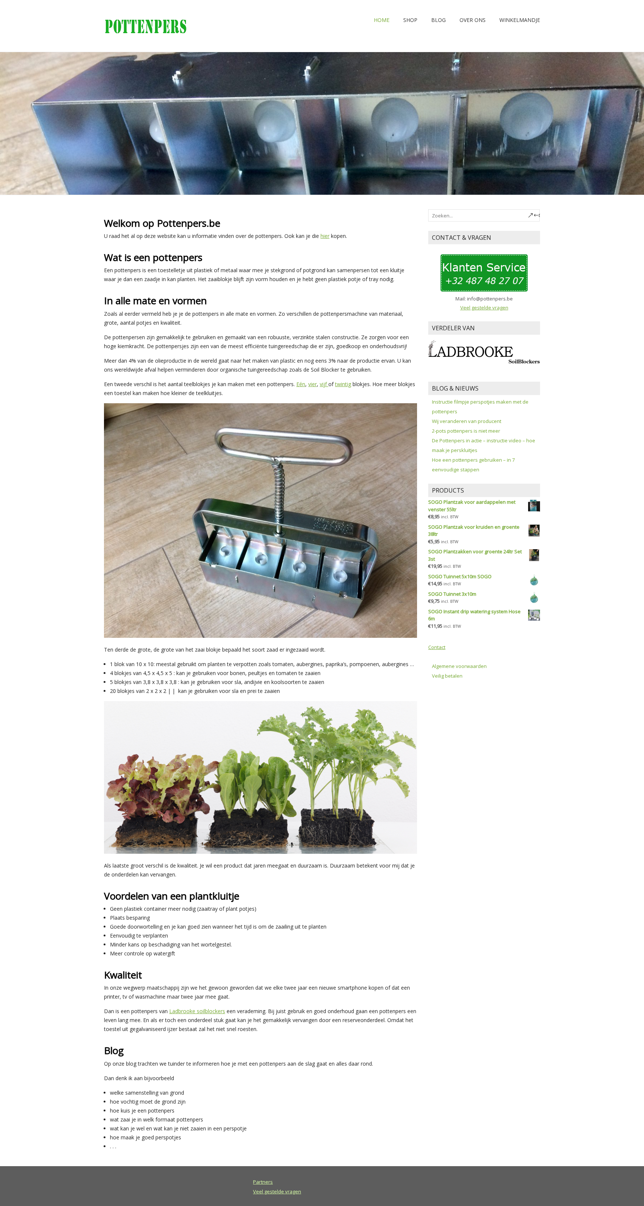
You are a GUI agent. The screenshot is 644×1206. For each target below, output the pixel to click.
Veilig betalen (447, 675)
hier (325, 235)
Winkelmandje (519, 19)
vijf (324, 384)
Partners (263, 1181)
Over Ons (473, 19)
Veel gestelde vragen (484, 307)
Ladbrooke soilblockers (197, 1011)
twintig (343, 384)
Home (381, 19)
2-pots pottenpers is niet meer (466, 430)
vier (312, 384)
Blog (438, 19)
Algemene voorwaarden (459, 666)
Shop (410, 19)
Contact (436, 647)
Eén (300, 384)
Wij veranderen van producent (466, 421)
